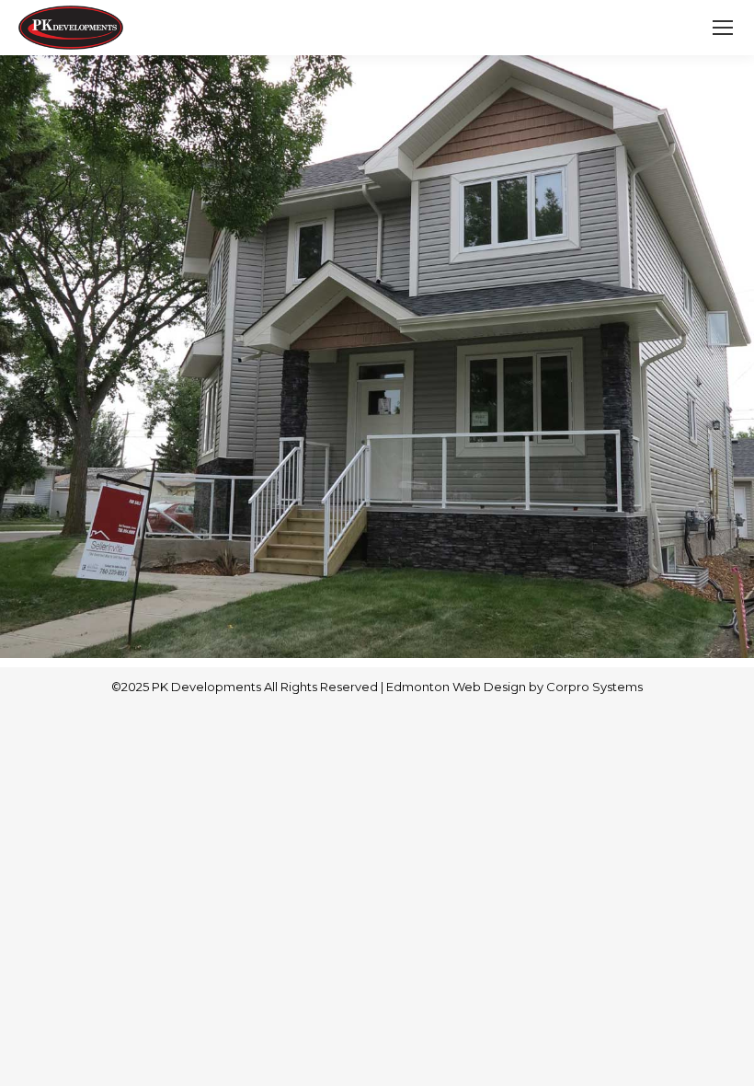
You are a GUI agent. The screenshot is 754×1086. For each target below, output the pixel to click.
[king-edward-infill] (377, 356)
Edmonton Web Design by (466, 686)
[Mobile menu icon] (723, 27)
